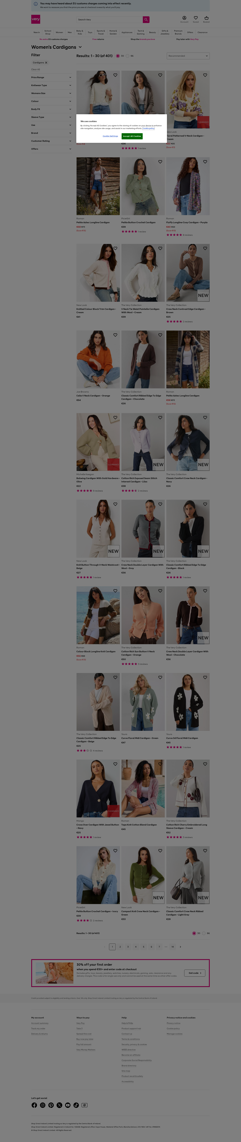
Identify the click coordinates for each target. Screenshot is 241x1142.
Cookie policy (148, 128)
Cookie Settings (110, 136)
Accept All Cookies (132, 136)
